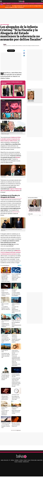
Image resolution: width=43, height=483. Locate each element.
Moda (2, 460)
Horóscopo (26, 461)
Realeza (9, 3)
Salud (28, 460)
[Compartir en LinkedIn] (24, 56)
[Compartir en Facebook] (24, 53)
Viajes (16, 461)
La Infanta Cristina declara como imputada (11, 82)
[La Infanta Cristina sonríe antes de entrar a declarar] (7, 96)
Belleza (6, 460)
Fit (9, 460)
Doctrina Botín (15, 212)
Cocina (21, 460)
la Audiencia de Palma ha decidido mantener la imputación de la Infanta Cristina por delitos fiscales (11, 139)
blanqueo (18, 157)
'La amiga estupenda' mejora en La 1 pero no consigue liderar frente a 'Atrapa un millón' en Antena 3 (23, 6)
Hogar (25, 460)
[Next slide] (40, 206)
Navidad (20, 461)
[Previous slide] (29, 206)
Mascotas (39, 460)
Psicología (34, 460)
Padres (17, 460)
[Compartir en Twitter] (24, 51)
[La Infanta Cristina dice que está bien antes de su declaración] (20, 96)
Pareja (12, 460)
